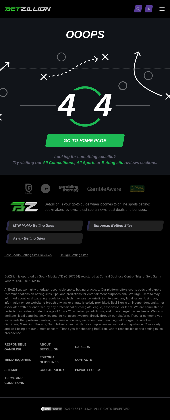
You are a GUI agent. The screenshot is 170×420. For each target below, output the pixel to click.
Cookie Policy (52, 370)
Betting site (112, 162)
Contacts (83, 359)
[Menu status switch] (162, 8)
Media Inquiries (17, 359)
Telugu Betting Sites (74, 255)
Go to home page (85, 140)
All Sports (86, 162)
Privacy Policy (88, 370)
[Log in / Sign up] (149, 8)
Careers (82, 347)
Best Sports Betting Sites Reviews (28, 255)
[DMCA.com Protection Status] (52, 408)
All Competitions (58, 162)
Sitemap (11, 370)
